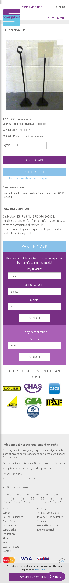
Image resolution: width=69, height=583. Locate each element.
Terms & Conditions (48, 512)
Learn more (41, 569)
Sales (5, 508)
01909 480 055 (31, 7)
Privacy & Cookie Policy (50, 517)
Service (7, 512)
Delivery (41, 508)
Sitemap (41, 521)
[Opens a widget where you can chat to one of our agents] (55, 576)
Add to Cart (34, 160)
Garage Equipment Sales (16, 463)
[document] (34, 572)
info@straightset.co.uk (15, 487)
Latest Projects (11, 546)
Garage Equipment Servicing (49, 463)
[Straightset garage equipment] (11, 17)
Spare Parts (9, 521)
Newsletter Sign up (47, 525)
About (6, 538)
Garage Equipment (13, 517)
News (6, 542)
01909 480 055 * (13, 474)
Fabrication (9, 534)
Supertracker (10, 529)
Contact (7, 550)
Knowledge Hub (46, 529)
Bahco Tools (9, 525)
